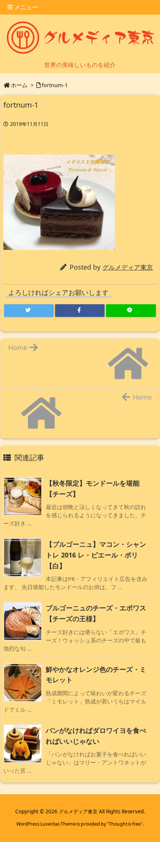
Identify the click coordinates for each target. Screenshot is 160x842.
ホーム (19, 85)
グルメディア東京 (127, 267)
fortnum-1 (55, 85)
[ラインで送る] (131, 310)
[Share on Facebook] (80, 310)
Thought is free (125, 824)
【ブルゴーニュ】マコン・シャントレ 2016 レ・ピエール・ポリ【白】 (96, 555)
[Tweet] (29, 310)
